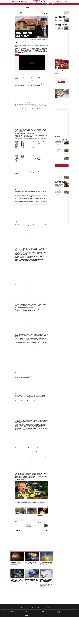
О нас (26, 611)
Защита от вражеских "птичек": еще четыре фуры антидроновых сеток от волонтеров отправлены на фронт (61, 71)
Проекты (24, 3)
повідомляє (43, 45)
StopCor (21, 12)
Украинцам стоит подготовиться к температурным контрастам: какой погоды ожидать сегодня (46, 563)
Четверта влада (21, 479)
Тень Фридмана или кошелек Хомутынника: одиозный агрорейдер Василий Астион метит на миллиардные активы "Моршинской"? (61, 175)
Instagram (17, 503)
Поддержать (60, 1)
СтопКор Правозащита (28, 612)
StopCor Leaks (48, 3)
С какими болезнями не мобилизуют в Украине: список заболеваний (61, 148)
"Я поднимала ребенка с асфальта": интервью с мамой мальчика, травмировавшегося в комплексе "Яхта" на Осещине (61, 101)
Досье (43, 3)
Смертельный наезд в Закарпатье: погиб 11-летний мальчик (61, 25)
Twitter (45, 502)
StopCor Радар (54, 3)
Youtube (43, 502)
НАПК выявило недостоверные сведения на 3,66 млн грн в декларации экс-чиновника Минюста (62, 140)
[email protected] (17, 615)
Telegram (37, 502)
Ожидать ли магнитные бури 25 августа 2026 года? (30, 563)
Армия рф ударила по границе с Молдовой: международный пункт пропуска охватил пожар (16, 563)
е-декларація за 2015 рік (43, 138)
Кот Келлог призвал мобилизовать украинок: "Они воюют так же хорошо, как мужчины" (61, 17)
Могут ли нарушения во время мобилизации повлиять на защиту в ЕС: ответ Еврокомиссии (16, 580)
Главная (12, 5)
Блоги (39, 3)
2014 (21, 138)
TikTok (20, 503)
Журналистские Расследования (29, 614)
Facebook (40, 502)
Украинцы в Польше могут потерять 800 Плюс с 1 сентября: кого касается (31, 580)
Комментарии (19, 530)
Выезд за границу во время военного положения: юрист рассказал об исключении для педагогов (46, 580)
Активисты (26, 615)
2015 (24, 138)
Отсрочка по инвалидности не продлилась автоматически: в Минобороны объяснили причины (60, 155)
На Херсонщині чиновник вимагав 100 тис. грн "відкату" (22, 522)
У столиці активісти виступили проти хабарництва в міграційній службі (39, 522)
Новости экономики (16, 5)
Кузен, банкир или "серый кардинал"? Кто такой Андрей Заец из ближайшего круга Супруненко (61, 190)
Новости (34, 3)
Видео (29, 3)
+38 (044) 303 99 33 (61, 166)
